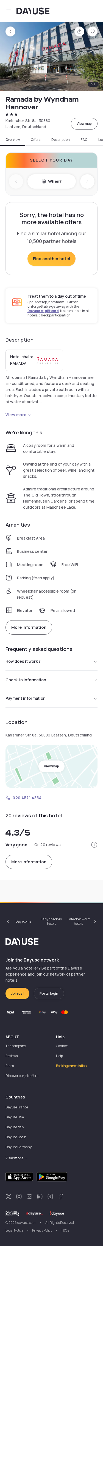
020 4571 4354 (27, 797)
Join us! (17, 993)
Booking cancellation (71, 1065)
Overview (12, 140)
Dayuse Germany (18, 1147)
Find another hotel (51, 259)
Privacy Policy (42, 1230)
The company (15, 1046)
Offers (35, 140)
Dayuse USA (14, 1117)
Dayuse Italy (14, 1127)
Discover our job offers (21, 1075)
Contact (62, 1046)
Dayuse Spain (15, 1137)
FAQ (84, 140)
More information (28, 627)
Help (59, 1055)
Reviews (11, 1055)
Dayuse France (16, 1107)
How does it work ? (23, 661)
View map (84, 123)
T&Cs (65, 1230)
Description (60, 140)
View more (16, 414)
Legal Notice (14, 1230)
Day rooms (23, 921)
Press (9, 1065)
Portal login (49, 993)
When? (55, 181)
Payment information (25, 698)
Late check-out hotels (79, 921)
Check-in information (25, 679)
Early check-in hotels (51, 921)
